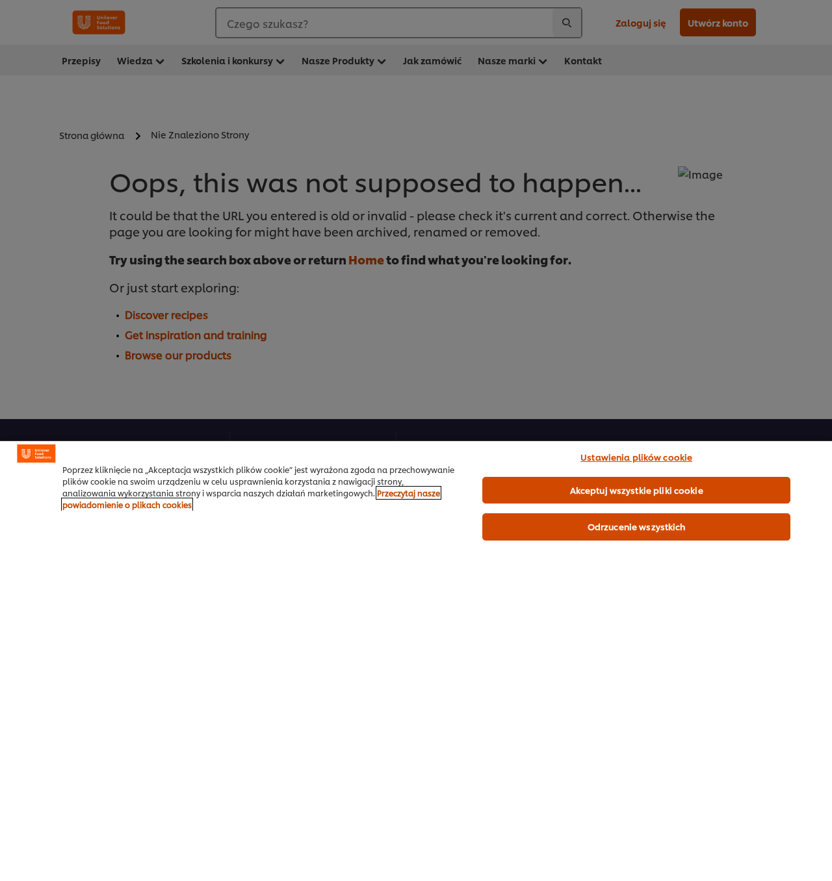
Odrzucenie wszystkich (637, 526)
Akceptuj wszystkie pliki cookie (636, 490)
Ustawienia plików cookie (636, 457)
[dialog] (416, 660)
